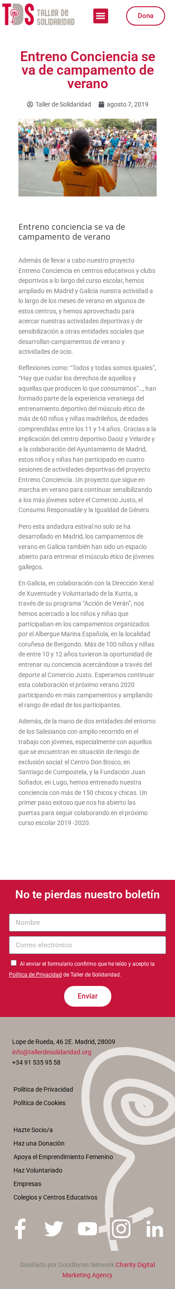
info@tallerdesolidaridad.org (52, 1052)
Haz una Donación (39, 1143)
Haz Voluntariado (37, 1170)
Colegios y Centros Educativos (55, 1197)
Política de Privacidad (35, 975)
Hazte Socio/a (33, 1129)
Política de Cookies (39, 1102)
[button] (100, 16)
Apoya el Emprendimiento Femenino (63, 1156)
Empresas (27, 1183)
